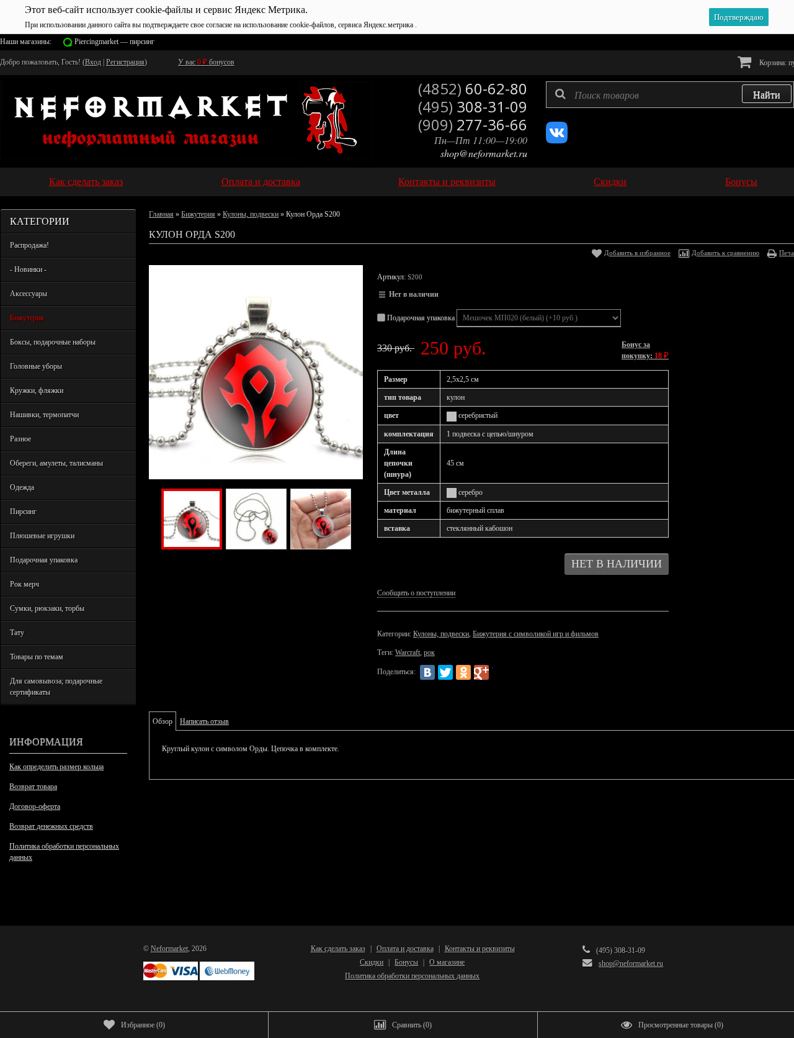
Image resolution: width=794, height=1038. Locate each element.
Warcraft (407, 652)
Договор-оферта (34, 806)
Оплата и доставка (260, 181)
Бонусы (741, 181)
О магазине (447, 962)
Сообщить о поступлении (416, 593)
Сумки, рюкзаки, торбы (47, 608)
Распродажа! (29, 245)
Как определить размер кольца (56, 766)
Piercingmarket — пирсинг (114, 41)
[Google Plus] (481, 672)
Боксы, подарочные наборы (53, 342)
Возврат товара (33, 786)
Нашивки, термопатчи (44, 414)
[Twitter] (445, 672)
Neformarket (169, 948)
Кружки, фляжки (36, 390)
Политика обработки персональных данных (64, 852)
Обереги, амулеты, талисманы (56, 463)
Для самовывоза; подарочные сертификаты (56, 687)
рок (429, 652)
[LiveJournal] (499, 672)
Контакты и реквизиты (447, 181)
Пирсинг (23, 511)
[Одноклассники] (463, 672)
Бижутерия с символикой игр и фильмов (536, 634)
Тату (17, 632)
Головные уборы (36, 366)
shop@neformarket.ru (483, 153)
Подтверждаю (739, 17)
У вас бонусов (206, 62)
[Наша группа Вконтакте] (557, 141)
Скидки (610, 181)
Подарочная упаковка (44, 560)
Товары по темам (36, 656)
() (143, 1025)
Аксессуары (28, 293)
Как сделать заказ (86, 181)
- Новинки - (28, 269)
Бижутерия (27, 318)
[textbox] (670, 94)
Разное (20, 439)
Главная (161, 214)
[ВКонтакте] (427, 672)
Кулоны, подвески (251, 214)
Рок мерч (24, 584)
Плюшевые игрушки (42, 535)
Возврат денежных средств (51, 826)
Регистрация (125, 62)
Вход (93, 62)
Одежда (22, 487)
